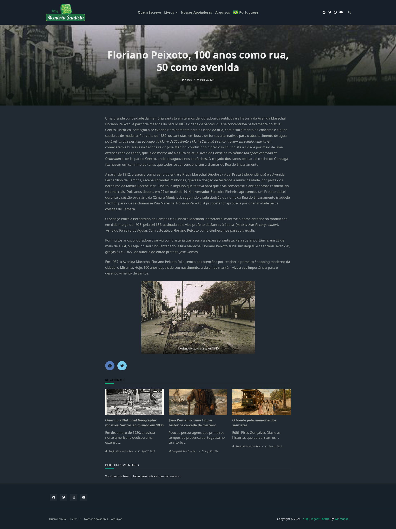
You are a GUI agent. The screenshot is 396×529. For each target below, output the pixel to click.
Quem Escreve (149, 12)
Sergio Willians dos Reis (121, 451)
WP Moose (342, 519)
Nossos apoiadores (196, 12)
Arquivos (222, 12)
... (119, 442)
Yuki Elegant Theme (316, 519)
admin (188, 79)
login (136, 476)
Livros (169, 12)
